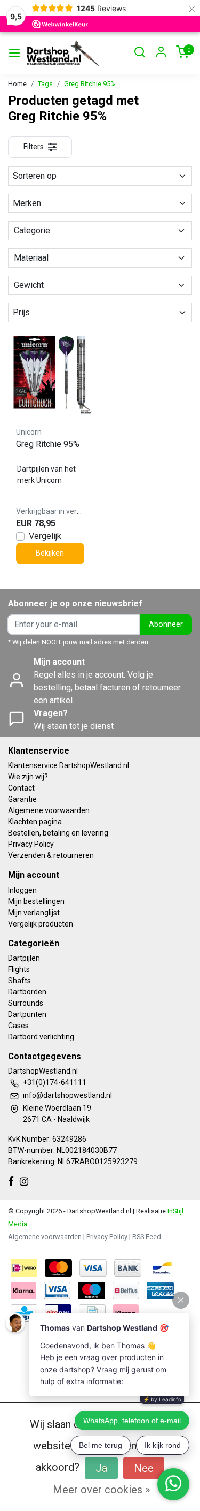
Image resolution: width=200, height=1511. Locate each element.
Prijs (21, 312)
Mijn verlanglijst (34, 912)
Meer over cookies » (101, 1489)
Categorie (32, 230)
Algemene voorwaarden (49, 810)
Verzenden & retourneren (51, 855)
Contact (21, 788)
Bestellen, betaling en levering (58, 833)
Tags (45, 84)
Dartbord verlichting (41, 1036)
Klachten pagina (35, 821)
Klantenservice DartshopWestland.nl (68, 765)
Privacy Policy (31, 844)
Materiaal (31, 258)
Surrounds (25, 1003)
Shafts (19, 980)
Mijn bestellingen (36, 901)
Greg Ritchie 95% (90, 84)
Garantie (22, 799)
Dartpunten (27, 1014)
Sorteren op (35, 176)
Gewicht (29, 285)
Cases (18, 1025)
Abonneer (166, 624)
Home (17, 84)
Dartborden (27, 992)
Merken (27, 203)
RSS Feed (146, 1237)
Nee (144, 1468)
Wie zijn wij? (28, 776)
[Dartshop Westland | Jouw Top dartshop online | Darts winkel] (62, 53)
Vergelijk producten (40, 924)
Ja (101, 1468)
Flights (19, 969)
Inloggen (22, 890)
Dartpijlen (24, 958)
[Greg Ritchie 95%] (50, 372)
